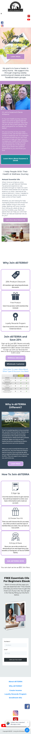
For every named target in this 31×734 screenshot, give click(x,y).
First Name (7, 641)
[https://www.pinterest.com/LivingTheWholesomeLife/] (29, 16)
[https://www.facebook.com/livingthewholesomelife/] (2, 22)
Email (6, 649)
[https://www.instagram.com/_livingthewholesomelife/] (2, 26)
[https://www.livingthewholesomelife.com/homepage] (15, 6)
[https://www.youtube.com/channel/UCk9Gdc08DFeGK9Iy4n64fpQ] (28, 19)
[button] (1, 13)
